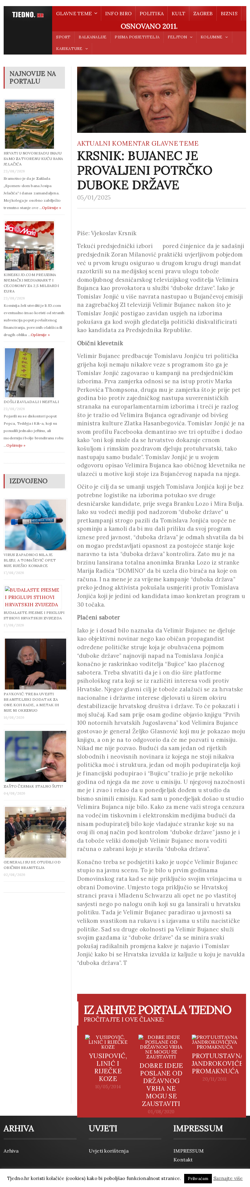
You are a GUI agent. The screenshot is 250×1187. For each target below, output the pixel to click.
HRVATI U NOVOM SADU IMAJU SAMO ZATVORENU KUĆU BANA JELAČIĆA (33, 158)
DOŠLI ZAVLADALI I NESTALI (31, 401)
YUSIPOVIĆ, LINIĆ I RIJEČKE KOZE (108, 1067)
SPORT (63, 37)
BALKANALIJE (92, 37)
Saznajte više (228, 1178)
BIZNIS (229, 13)
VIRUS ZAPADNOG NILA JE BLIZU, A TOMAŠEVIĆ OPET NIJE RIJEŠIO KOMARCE (30, 560)
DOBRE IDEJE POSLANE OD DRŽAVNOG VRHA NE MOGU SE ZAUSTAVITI (161, 1084)
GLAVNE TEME (175, 143)
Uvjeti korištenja (109, 1151)
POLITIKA (152, 13)
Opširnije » (51, 207)
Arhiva (11, 1151)
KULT (178, 13)
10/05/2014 (108, 1087)
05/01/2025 (94, 197)
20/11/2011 (214, 1079)
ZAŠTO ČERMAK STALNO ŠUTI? (33, 786)
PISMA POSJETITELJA (137, 37)
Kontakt (183, 1160)
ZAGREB (202, 13)
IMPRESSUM (188, 1151)
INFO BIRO (118, 13)
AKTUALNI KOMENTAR (113, 143)
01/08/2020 (161, 1111)
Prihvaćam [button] (198, 1178)
